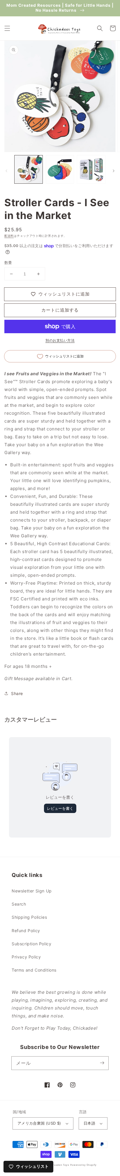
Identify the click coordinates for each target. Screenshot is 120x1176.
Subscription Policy (31, 943)
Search (19, 903)
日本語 (89, 1123)
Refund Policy (26, 930)
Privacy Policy (26, 956)
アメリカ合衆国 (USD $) (39, 1123)
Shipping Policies (29, 917)
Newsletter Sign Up (32, 890)
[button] (7, 28)
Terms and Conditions (34, 969)
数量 (8, 262)
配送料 (9, 235)
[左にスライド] (6, 170)
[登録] (102, 1063)
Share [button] (17, 693)
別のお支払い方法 (60, 340)
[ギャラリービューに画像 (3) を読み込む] (91, 169)
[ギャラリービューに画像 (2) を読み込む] (60, 169)
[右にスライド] (113, 170)
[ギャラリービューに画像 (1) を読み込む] (28, 169)
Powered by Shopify (83, 1164)
